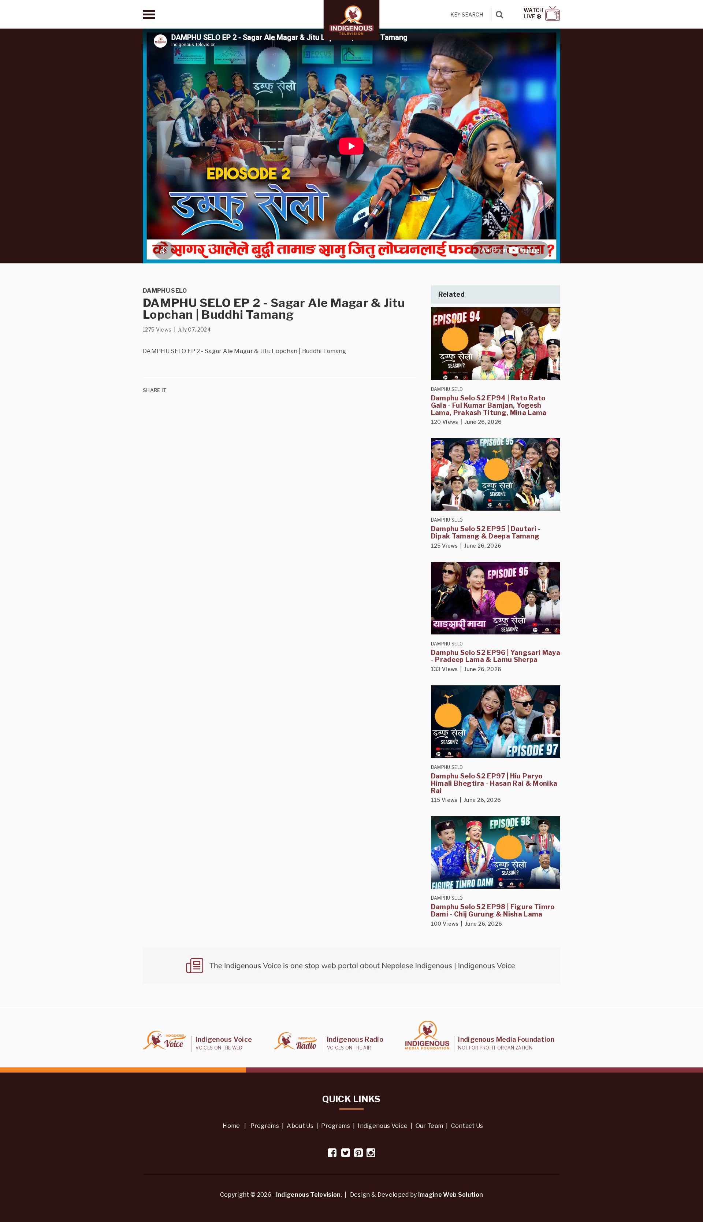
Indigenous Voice (383, 1125)
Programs (264, 1125)
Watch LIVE (533, 13)
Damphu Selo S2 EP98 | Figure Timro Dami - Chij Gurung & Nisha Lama (493, 910)
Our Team (429, 1125)
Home (231, 1125)
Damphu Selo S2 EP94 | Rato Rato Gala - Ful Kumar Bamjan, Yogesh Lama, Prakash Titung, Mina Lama (489, 405)
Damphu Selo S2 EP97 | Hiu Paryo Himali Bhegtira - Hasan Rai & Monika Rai (494, 783)
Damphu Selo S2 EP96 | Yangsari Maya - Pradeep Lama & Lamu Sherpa (495, 656)
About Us (300, 1125)
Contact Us (467, 1125)
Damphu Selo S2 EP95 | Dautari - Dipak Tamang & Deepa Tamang (486, 532)
